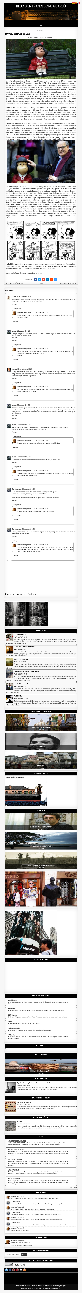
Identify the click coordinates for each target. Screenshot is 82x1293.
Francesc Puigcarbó (24, 312)
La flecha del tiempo (24, 1102)
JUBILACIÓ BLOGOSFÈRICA (16, 1143)
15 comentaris (50, 37)
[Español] (76, 2)
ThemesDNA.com (31, 1288)
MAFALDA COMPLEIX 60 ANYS (17, 34)
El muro (19, 1122)
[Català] (73, 2)
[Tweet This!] (35, 279)
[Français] (79, 2)
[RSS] (24, 1269)
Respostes (17, 309)
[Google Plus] (13, 1269)
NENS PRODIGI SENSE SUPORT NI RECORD (22, 1162)
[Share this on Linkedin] (47, 279)
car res (14, 331)
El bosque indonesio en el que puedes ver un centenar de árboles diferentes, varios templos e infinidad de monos (38, 1003)
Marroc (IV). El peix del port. (41, 1071)
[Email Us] (21, 1269)
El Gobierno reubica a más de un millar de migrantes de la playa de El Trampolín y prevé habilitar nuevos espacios (38, 1038)
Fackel (14, 297)
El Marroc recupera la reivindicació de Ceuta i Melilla (24, 1024)
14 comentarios (26, 1104)
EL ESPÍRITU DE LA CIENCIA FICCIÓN (41, 827)
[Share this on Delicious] (55, 279)
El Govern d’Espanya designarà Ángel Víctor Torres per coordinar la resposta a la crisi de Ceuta (37, 1017)
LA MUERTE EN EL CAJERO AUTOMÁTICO (21, 1151)
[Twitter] (6, 1269)
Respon (14, 304)
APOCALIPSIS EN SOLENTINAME (41, 846)
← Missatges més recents (14, 283)
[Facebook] (10, 1269)
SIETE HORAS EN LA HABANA (41, 727)
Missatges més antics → (68, 283)
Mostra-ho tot (73, 1187)
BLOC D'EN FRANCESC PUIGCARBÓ (41, 6)
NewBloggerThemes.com (54, 1288)
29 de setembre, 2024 (24, 297)
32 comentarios (26, 1124)
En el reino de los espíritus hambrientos (20, 1180)
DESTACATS (41, 30)
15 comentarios (26, 1085)
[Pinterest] (17, 1269)
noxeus (14, 369)
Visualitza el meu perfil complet (21, 1245)
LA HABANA (41, 766)
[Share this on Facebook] (39, 279)
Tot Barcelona (16, 489)
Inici (41, 283)
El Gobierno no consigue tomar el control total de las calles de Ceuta (29, 1030)
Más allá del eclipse (15, 1172)
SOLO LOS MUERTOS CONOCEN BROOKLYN (41, 865)
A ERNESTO (41, 746)
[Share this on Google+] (43, 279)
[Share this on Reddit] (51, 279)
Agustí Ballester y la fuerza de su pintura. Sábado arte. (35, 1083)
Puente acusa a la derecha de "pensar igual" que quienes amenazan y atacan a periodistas (36, 1010)
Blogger (63, 1286)
